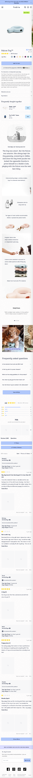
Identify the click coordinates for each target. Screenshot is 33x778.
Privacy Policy (9, 775)
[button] (16, 407)
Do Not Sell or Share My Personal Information (22, 775)
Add (28, 107)
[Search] (25, 7)
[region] (16, 430)
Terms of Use (14, 775)
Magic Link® (12, 106)
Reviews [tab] (5, 438)
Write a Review (19, 448)
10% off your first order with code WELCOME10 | (16, 2)
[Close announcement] (31, 2)
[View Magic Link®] (5, 108)
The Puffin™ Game (14, 115)
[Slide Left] (5, 385)
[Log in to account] (28, 7)
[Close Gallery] (13, 80)
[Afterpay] (16, 68)
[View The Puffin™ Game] (5, 116)
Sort (18, 453)
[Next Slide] (30, 430)
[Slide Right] (27, 385)
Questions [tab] (13, 438)
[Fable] (16, 7)
